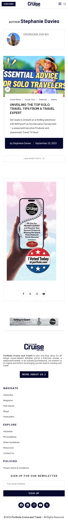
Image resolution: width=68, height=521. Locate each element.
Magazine (8, 400)
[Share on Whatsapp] (40, 76)
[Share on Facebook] (24, 76)
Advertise (7, 431)
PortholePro (8, 417)
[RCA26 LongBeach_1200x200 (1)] (34, 319)
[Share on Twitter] (28, 76)
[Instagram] (34, 505)
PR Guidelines (9, 437)
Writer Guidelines (11, 442)
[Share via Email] (44, 76)
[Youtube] (40, 505)
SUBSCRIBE (9, 4)
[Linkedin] (27, 505)
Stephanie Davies (36, 34)
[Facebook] (21, 505)
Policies (10, 461)
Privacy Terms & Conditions (16, 468)
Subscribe (8, 395)
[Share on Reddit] (36, 76)
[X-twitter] (47, 505)
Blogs (6, 411)
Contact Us (8, 453)
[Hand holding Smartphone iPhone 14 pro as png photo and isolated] (31, 183)
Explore (10, 425)
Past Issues (8, 406)
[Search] (64, 4)
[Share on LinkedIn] (32, 76)
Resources (8, 448)
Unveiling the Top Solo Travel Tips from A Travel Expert (32, 109)
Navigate (10, 388)
